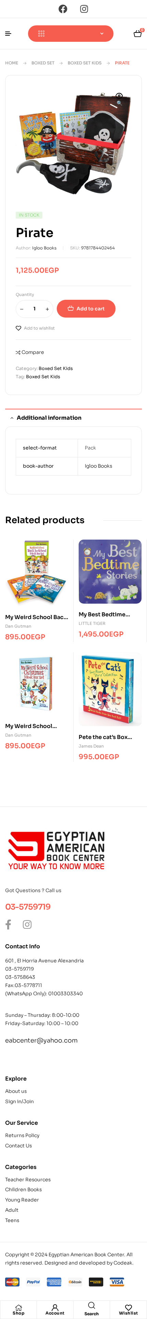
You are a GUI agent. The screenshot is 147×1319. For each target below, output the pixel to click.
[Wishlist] (128, 1307)
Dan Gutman (18, 626)
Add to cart (91, 309)
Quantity (25, 294)
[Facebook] (63, 9)
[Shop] (18, 1307)
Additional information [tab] (49, 417)
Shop (18, 1313)
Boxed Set (42, 62)
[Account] (55, 1307)
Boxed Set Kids (85, 62)
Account (55, 1313)
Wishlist (128, 1313)
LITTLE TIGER (92, 623)
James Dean (91, 746)
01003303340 (65, 993)
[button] (119, 100)
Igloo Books (44, 247)
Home (11, 62)
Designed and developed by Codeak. (89, 1263)
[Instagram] (84, 9)
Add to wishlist (39, 328)
